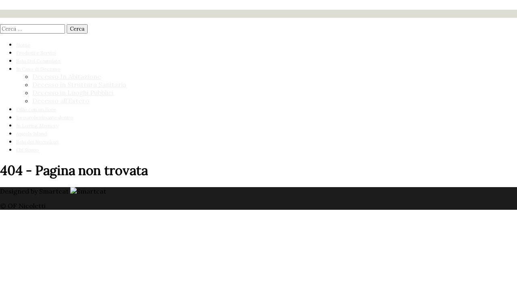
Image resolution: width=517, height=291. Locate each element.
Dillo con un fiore (36, 109)
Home (23, 45)
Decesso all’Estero (60, 101)
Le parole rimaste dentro (45, 117)
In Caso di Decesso (38, 69)
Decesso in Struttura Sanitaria (79, 84)
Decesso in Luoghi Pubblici (72, 93)
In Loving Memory (37, 125)
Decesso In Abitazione (66, 76)
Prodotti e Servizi (36, 53)
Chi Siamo (27, 150)
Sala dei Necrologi (37, 142)
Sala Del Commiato (38, 61)
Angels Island (31, 134)
